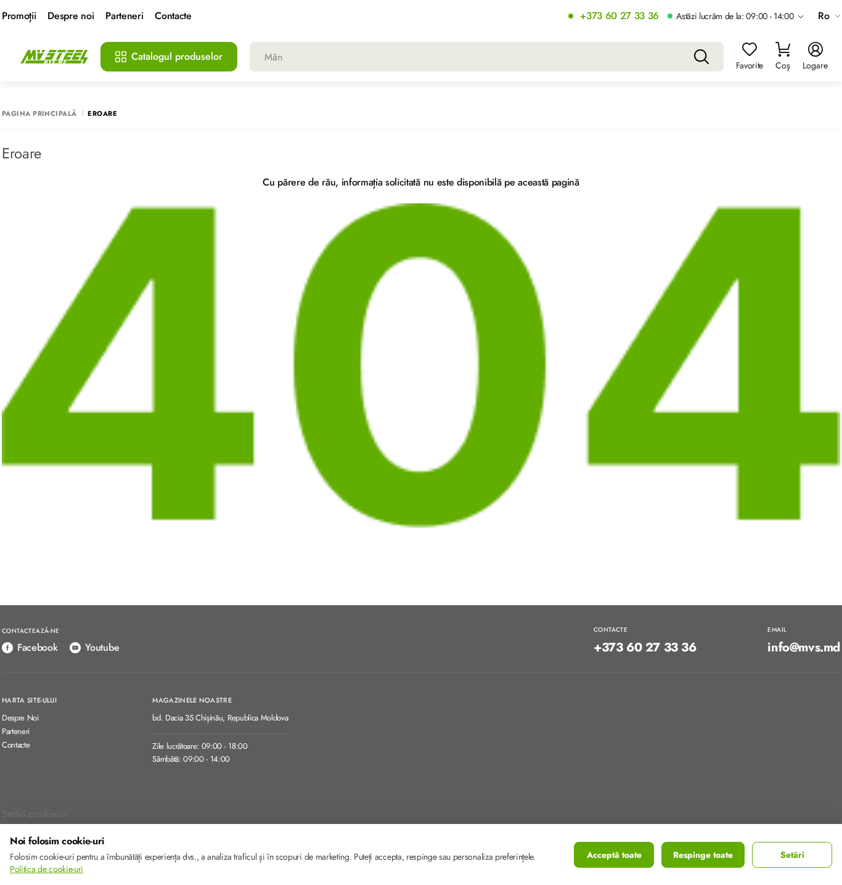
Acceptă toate (614, 855)
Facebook (37, 647)
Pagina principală (39, 113)
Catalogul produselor (177, 56)
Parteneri (124, 16)
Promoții (19, 16)
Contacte (173, 16)
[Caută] (701, 56)
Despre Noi (20, 718)
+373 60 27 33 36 (619, 16)
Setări (792, 855)
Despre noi (70, 16)
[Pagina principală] (54, 57)
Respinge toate (703, 855)
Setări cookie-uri (35, 814)
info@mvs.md (803, 647)
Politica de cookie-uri (46, 869)
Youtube (102, 647)
